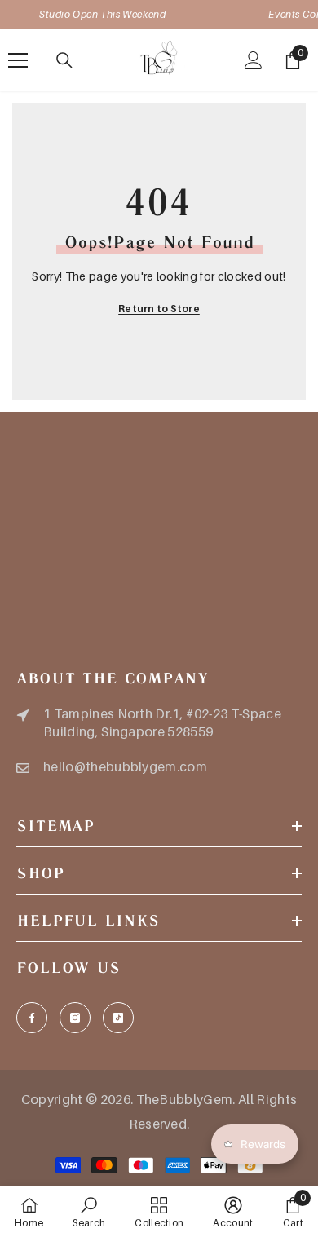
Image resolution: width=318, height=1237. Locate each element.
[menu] (18, 60)
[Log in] (254, 60)
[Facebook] (31, 1017)
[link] (89, 1212)
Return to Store (159, 309)
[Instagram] (75, 1017)
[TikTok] (118, 1017)
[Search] (64, 60)
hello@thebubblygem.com (125, 766)
